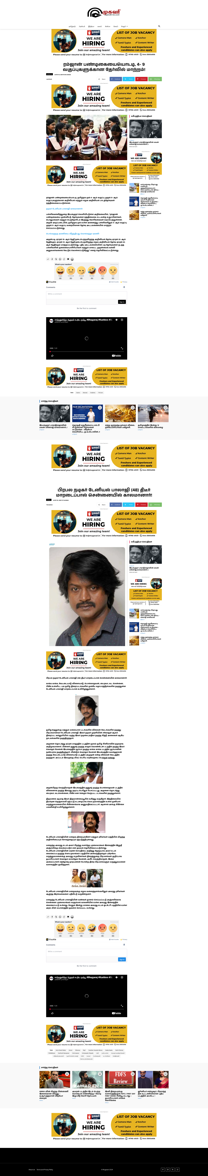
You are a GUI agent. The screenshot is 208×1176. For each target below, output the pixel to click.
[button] (159, 26)
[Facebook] (163, 1170)
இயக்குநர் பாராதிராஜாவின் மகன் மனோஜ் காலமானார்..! (144, 143)
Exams (78, 392)
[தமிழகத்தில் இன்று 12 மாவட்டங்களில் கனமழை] (153, 413)
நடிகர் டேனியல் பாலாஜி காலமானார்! (64, 209)
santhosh (49, 79)
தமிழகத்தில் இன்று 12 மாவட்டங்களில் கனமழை (150, 426)
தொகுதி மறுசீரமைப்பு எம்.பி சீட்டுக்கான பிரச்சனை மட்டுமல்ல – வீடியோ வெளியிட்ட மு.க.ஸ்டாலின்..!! (150, 201)
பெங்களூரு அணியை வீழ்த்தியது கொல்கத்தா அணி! (72, 233)
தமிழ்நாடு (49, 74)
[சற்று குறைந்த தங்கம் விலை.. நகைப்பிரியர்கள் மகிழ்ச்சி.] (134, 215)
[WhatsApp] (177, 1170)
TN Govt (100, 392)
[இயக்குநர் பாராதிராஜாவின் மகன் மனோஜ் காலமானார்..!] (145, 129)
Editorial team (133, 146)
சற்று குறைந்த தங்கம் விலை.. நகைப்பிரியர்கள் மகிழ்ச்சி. (151, 213)
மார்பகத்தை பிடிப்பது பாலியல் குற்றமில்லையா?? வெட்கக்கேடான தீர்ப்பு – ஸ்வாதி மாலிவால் (150, 188)
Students (92, 392)
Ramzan (85, 392)
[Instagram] (168, 1170)
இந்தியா (143, 193)
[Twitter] (173, 1170)
